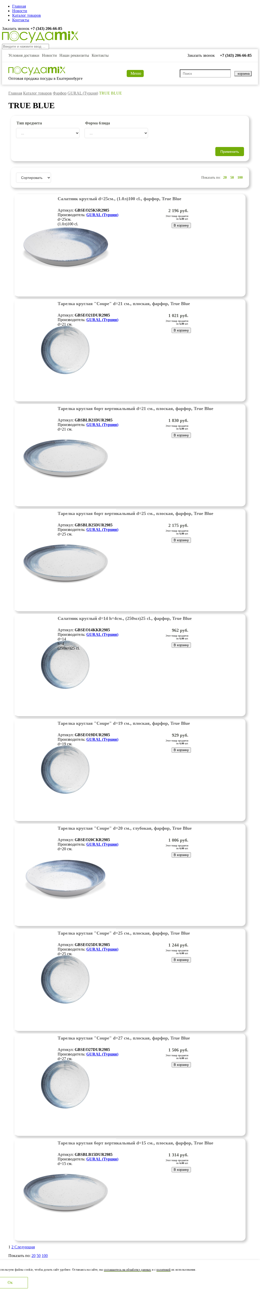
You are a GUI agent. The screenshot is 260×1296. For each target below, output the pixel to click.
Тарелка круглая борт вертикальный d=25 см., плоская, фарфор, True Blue (135, 513)
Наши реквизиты (74, 55)
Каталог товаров (26, 15)
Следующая (24, 1247)
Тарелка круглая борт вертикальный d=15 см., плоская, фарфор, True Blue (135, 1142)
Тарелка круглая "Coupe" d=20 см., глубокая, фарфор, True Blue (125, 828)
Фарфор (60, 93)
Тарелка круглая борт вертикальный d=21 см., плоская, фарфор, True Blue (135, 408)
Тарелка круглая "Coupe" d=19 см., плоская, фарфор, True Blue (124, 723)
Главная (19, 6)
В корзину (181, 225)
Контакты (20, 20)
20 (225, 177)
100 (240, 177)
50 (232, 177)
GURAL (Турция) (83, 93)
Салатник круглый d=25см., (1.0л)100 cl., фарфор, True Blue (119, 198)
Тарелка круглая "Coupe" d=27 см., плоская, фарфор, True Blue (124, 1038)
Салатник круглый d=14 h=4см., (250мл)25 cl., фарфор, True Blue (125, 618)
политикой (163, 1269)
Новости (19, 11)
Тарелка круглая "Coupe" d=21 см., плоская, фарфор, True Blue (124, 303)
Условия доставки (23, 55)
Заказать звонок (16, 28)
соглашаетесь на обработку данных (127, 1269)
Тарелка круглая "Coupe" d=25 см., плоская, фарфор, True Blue (124, 933)
